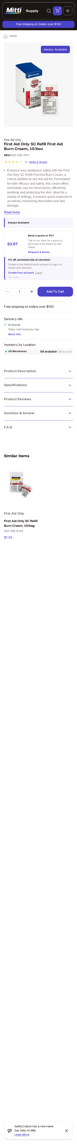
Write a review (38, 162)
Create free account (21, 272)
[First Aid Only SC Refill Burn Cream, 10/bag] (21, 485)
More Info (14, 334)
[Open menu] (67, 10)
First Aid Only (12, 139)
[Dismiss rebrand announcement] (66, 1131)
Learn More (21, 1134)
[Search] (49, 11)
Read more (12, 212)
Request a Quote (39, 252)
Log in (38, 272)
